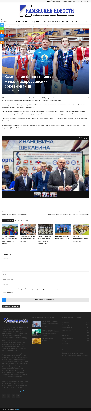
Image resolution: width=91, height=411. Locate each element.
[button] (87, 22)
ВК (63, 21)
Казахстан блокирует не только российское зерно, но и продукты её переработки (50, 332)
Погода (64, 341)
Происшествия (66, 330)
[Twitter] (82, 1)
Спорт (6, 72)
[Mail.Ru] (2, 39)
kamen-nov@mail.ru (19, 391)
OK (67, 21)
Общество (65, 335)
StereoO (18, 409)
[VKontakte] (84, 1)
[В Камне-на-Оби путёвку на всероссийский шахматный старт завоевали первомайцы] (28, 229)
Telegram (74, 21)
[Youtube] (87, 1)
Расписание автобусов (51, 21)
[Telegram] (2, 25)
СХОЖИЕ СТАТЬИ (8, 220)
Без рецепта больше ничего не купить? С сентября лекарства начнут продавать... (50, 323)
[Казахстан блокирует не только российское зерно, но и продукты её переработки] (36, 332)
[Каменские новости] (45, 11)
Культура (65, 343)
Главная (17, 21)
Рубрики (25, 21)
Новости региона (67, 338)
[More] (2, 42)
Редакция (35, 21)
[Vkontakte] (2, 35)
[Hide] (0, 46)
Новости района (67, 327)
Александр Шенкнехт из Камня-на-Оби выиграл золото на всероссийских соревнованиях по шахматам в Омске (45, 240)
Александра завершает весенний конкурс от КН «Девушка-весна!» (68, 214)
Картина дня (66, 325)
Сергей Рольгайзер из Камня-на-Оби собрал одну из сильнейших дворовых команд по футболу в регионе (9, 240)
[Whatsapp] (2, 28)
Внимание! (65, 322)
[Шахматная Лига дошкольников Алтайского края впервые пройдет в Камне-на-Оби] (81, 229)
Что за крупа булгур (47, 338)
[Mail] (79, 1)
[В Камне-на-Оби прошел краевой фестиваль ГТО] (63, 229)
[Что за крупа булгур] (36, 341)
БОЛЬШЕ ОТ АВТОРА (21, 220)
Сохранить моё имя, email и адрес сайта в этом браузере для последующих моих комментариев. (32, 289)
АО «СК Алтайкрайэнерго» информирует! (14, 214)
